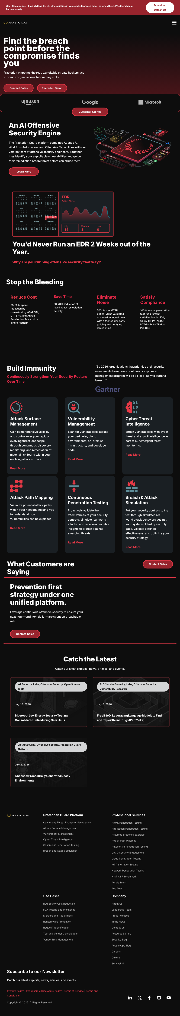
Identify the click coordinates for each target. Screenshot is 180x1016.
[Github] (159, 997)
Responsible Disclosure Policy (44, 990)
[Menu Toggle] (174, 22)
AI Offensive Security (112, 684)
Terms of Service (74, 990)
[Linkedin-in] (130, 997)
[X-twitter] (139, 997)
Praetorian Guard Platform (63, 815)
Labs (36, 684)
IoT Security (25, 684)
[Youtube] (168, 997)
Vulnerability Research (113, 688)
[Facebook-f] (149, 997)
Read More (17, 468)
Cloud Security (26, 744)
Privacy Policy (15, 990)
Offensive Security (51, 684)
